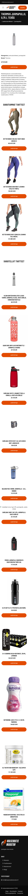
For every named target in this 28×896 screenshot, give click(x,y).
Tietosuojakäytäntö (10, 893)
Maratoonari (7, 866)
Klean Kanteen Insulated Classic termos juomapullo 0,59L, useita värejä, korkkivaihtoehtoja (14, 298)
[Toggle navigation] (3, 7)
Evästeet (20, 891)
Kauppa (22, 7)
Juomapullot (17, 21)
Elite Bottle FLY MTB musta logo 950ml (14, 608)
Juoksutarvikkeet (8, 21)
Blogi (5, 869)
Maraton (6, 860)
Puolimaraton (8, 863)
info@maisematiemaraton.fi (8, 2)
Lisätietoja (14, 67)
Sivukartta (20, 893)
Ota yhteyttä (13, 891)
